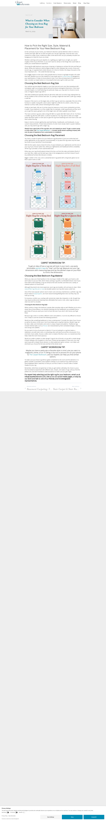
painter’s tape (40, 268)
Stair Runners (57, 3)
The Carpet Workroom (38, 354)
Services (49, 3)
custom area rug (67, 76)
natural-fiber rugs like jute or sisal (34, 289)
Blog (79, 3)
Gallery (42, 3)
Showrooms (67, 3)
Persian (45, 326)
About (74, 3)
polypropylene (38, 293)
